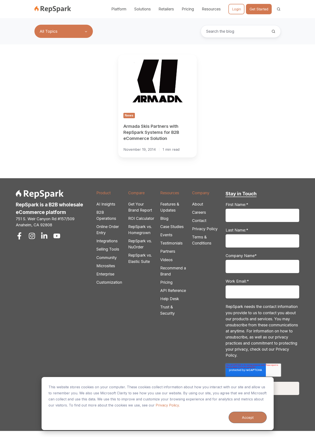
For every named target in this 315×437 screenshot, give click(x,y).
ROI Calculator (141, 218)
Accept (248, 417)
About (197, 204)
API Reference (173, 290)
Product (103, 193)
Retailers (166, 9)
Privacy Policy (205, 229)
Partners (167, 251)
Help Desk (169, 298)
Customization (109, 282)
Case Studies (172, 226)
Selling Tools (107, 249)
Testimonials (171, 243)
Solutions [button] (142, 9)
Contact (199, 220)
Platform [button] (118, 9)
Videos (166, 259)
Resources (169, 193)
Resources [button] (211, 9)
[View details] (19, 236)
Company (200, 193)
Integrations (107, 241)
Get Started (259, 9)
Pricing (188, 9)
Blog (164, 218)
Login (236, 9)
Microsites (105, 266)
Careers (199, 212)
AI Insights (105, 204)
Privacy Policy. (168, 405)
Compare (136, 193)
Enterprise (105, 274)
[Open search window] (278, 9)
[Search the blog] (273, 31)
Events (166, 235)
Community (106, 257)
